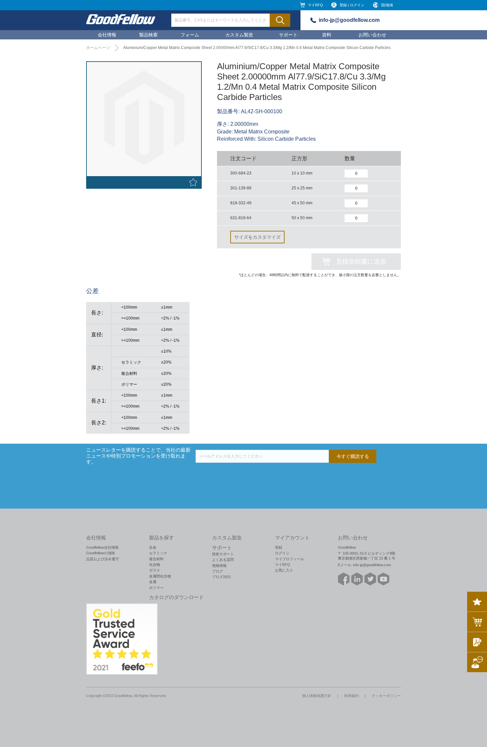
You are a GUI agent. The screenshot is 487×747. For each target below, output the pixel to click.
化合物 (154, 565)
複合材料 (156, 559)
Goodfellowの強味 (100, 553)
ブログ (217, 571)
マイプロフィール (289, 559)
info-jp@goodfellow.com (349, 20)
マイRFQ (315, 5)
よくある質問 (223, 560)
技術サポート (223, 554)
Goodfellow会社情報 (102, 547)
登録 (278, 547)
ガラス (154, 570)
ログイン (282, 553)
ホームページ (98, 47)
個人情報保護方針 (316, 696)
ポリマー (156, 588)
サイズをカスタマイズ (257, 237)
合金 (152, 547)
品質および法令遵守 (102, 559)
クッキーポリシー (386, 696)
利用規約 (351, 696)
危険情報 (219, 566)
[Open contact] (477, 662)
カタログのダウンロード (176, 597)
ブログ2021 (221, 577)
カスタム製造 (239, 34)
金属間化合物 (160, 576)
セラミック (158, 553)
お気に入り (284, 570)
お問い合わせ (372, 34)
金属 (152, 582)
